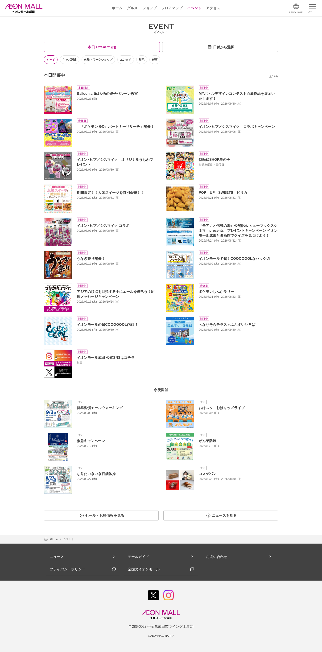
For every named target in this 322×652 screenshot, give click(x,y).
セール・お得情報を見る (104, 515)
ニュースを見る (224, 515)
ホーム (54, 539)
